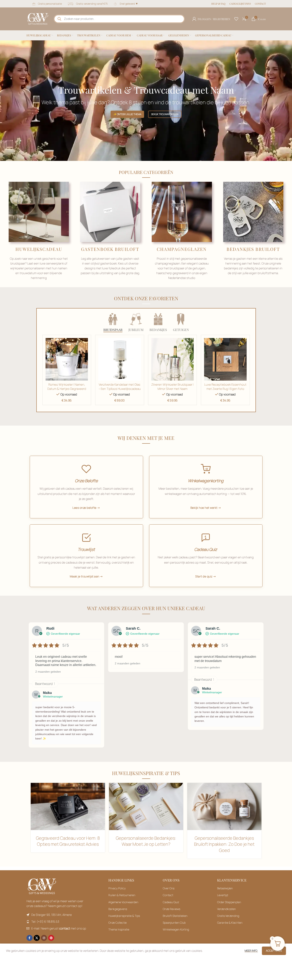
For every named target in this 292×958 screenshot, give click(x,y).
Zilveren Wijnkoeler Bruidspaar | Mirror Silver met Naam (172, 386)
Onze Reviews (171, 909)
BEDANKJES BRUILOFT (253, 249)
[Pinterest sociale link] (51, 938)
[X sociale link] (37, 938)
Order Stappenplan (229, 902)
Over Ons (168, 888)
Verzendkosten (226, 909)
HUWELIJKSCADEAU (38, 249)
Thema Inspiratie (118, 929)
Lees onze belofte (84, 508)
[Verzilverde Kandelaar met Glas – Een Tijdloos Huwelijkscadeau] (119, 359)
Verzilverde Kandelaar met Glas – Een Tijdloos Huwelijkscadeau (120, 386)
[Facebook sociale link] (29, 938)
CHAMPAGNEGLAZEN (182, 249)
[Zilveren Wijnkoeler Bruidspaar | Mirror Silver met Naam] (172, 359)
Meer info (251, 950)
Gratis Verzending (228, 916)
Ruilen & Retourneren (121, 895)
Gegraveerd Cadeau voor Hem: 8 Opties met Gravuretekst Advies (68, 841)
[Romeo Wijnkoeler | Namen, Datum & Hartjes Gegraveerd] (67, 359)
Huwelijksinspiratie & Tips (124, 916)
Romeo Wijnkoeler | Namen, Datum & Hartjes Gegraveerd (66, 386)
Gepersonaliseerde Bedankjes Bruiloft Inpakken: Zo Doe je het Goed (224, 844)
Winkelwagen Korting (176, 929)
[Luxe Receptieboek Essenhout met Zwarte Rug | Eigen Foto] (225, 359)
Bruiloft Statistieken (175, 916)
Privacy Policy (117, 888)
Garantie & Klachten (229, 922)
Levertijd (222, 895)
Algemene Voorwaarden (123, 902)
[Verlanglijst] (236, 19)
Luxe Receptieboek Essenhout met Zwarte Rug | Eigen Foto (225, 386)
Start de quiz (204, 576)
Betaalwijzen (225, 888)
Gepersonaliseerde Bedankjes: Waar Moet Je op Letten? (146, 841)
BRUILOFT (127, 249)
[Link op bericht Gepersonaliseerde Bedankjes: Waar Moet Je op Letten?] (146, 806)
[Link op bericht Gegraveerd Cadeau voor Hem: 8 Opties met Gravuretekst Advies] (68, 806)
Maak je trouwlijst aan (84, 576)
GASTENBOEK (98, 249)
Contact (168, 895)
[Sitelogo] (37, 18)
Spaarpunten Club (174, 922)
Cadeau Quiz (171, 902)
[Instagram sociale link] (44, 938)
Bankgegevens (117, 909)
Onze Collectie (117, 922)
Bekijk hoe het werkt (204, 508)
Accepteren (274, 950)
